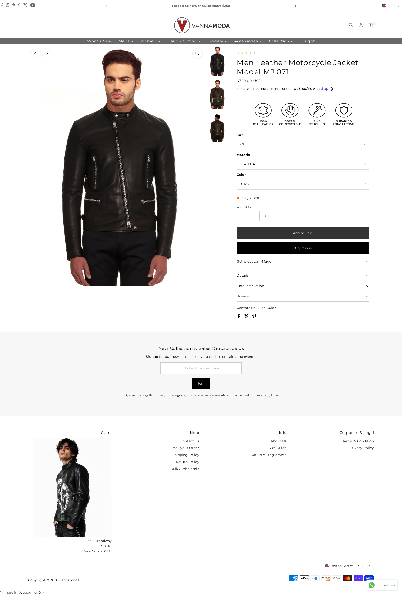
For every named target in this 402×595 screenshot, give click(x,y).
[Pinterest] (13, 5)
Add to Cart (303, 233)
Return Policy (187, 462)
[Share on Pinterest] (254, 317)
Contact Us (189, 441)
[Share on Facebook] (239, 317)
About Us (279, 441)
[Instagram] (7, 5)
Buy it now (303, 248)
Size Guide (267, 307)
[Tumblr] (19, 5)
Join (201, 383)
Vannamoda (69, 580)
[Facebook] (2, 5)
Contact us (246, 307)
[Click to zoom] (197, 53)
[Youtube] (32, 5)
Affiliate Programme (269, 455)
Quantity (244, 207)
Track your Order (184, 448)
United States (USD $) (349, 566)
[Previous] (106, 6)
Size (240, 135)
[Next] (295, 6)
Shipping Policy (185, 455)
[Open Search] (351, 25)
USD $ (391, 5)
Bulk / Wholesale (184, 469)
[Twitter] (25, 5)
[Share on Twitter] (247, 317)
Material (244, 155)
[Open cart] (371, 25)
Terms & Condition (358, 441)
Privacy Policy (362, 448)
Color (241, 174)
